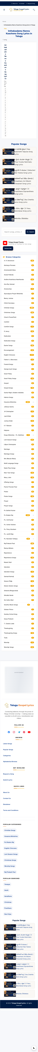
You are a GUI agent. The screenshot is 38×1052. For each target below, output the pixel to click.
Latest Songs (7, 743)
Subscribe (8, 248)
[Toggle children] (33, 402)
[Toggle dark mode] (34, 1048)
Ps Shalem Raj (5, 128)
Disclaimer (6, 804)
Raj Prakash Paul (10, 872)
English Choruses (10, 848)
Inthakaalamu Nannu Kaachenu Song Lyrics (5, 62)
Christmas (7, 902)
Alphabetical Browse (10, 761)
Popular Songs (8, 749)
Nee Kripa (7, 914)
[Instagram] (14, 732)
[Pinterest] (24, 732)
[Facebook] (9, 732)
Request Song (30, 3)
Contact (21, 3)
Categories (7, 755)
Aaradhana (8, 896)
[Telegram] (19, 732)
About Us (14, 3)
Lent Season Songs (11, 854)
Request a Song (8, 774)
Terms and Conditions (10, 810)
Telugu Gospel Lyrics (18, 1003)
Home (4, 21)
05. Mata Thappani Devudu (5, 104)
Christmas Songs (10, 860)
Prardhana (7, 908)
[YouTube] (29, 732)
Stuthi (6, 890)
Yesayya (7, 884)
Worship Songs (9, 866)
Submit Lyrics (7, 780)
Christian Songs (9, 830)
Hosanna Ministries (11, 836)
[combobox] (14, 232)
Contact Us (7, 798)
